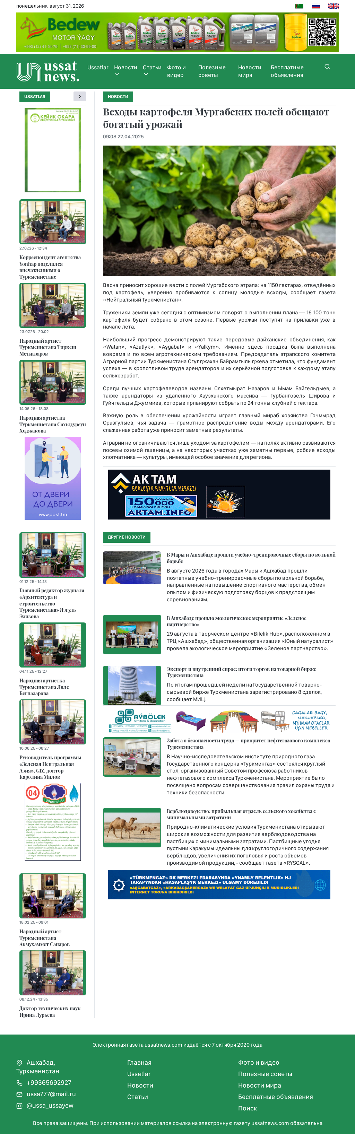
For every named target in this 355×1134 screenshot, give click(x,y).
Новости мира (249, 71)
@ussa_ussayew (49, 1105)
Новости (125, 67)
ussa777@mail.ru (50, 1094)
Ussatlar (98, 67)
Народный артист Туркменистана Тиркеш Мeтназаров (47, 347)
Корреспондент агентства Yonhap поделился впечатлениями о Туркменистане (50, 267)
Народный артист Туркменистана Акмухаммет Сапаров (44, 938)
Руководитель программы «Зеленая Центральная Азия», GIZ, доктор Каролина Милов (50, 767)
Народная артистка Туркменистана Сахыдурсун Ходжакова (52, 424)
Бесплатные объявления (287, 71)
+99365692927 (48, 1083)
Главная (139, 1062)
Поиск (247, 1108)
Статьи (152, 67)
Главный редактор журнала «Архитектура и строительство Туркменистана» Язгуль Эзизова (51, 603)
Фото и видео (176, 71)
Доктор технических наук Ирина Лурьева (50, 1011)
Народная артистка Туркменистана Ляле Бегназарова (44, 687)
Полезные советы (212, 71)
